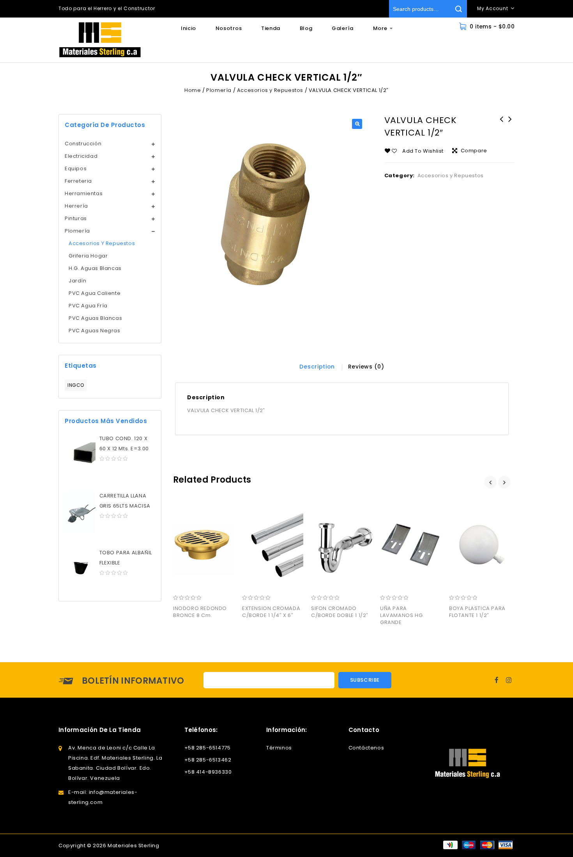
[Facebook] (496, 680)
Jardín (78, 280)
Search (458, 9)
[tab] (317, 366)
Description (317, 366)
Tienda (270, 28)
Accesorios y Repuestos (270, 90)
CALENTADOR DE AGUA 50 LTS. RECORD (501, 124)
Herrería (76, 206)
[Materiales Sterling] (99, 39)
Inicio (188, 28)
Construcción (83, 143)
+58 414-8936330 (208, 772)
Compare (474, 150)
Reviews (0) (366, 366)
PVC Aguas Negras (94, 330)
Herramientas (84, 193)
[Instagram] (509, 680)
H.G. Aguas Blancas (95, 268)
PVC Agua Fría (88, 305)
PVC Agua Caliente (94, 293)
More (380, 28)
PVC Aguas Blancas (95, 318)
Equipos (76, 168)
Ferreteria (78, 181)
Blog (306, 28)
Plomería (219, 90)
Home (192, 90)
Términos (279, 747)
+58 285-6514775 (207, 747)
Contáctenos (366, 747)
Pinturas (76, 218)
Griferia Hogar (88, 255)
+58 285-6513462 (208, 760)
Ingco (75, 385)
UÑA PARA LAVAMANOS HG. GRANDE (510, 124)
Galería (343, 28)
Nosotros (229, 28)
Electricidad (81, 156)
